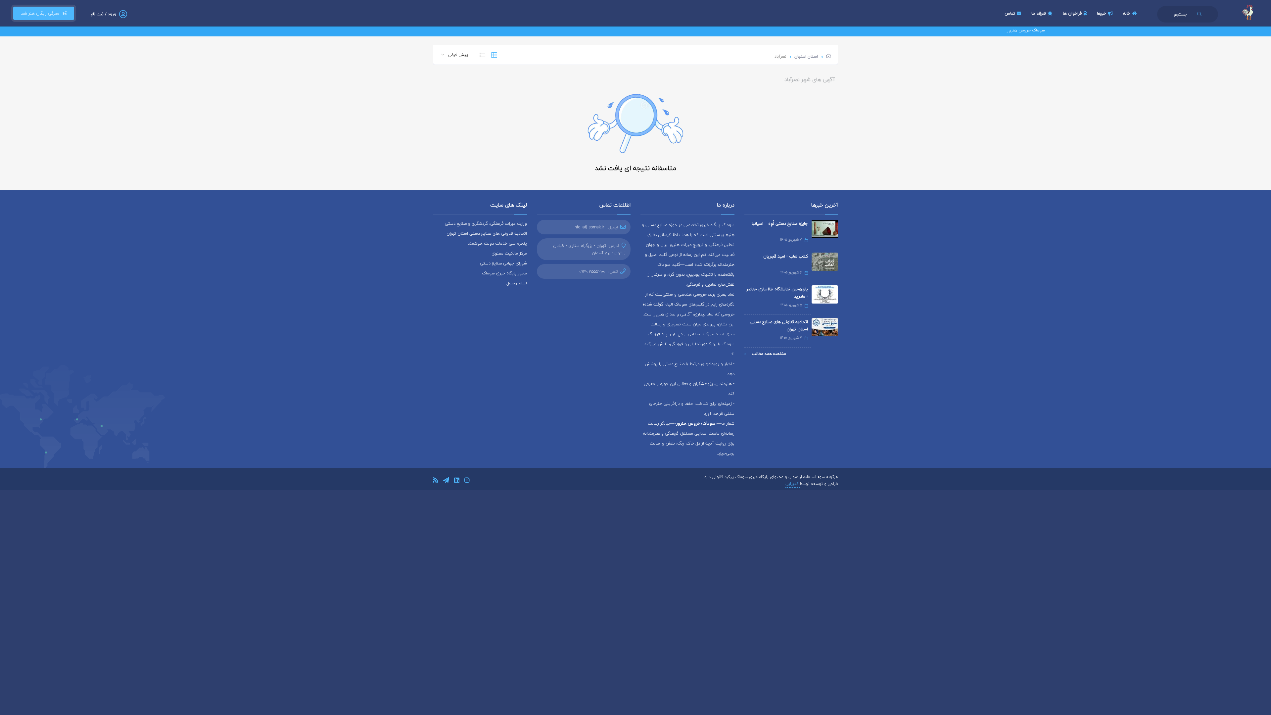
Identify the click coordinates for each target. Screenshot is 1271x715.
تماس (1010, 13)
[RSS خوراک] (435, 481)
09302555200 (592, 271)
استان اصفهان (806, 56)
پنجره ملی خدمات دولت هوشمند (497, 243)
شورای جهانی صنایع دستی (503, 263)
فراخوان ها (1072, 13)
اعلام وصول (516, 283)
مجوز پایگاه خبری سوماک (504, 273)
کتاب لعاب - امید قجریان (785, 256)
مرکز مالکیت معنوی (509, 253)
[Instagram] (467, 481)
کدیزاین (792, 483)
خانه (1126, 13)
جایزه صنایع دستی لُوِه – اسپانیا (780, 223)
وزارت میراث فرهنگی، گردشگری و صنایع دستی (486, 223)
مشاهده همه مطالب (768, 353)
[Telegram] (446, 481)
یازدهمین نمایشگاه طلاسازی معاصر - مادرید (777, 292)
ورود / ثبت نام (103, 14)
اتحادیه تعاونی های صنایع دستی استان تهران (779, 325)
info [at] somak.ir (589, 227)
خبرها (1101, 13)
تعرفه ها (1038, 13)
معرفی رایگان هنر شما (40, 13)
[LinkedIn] (456, 481)
